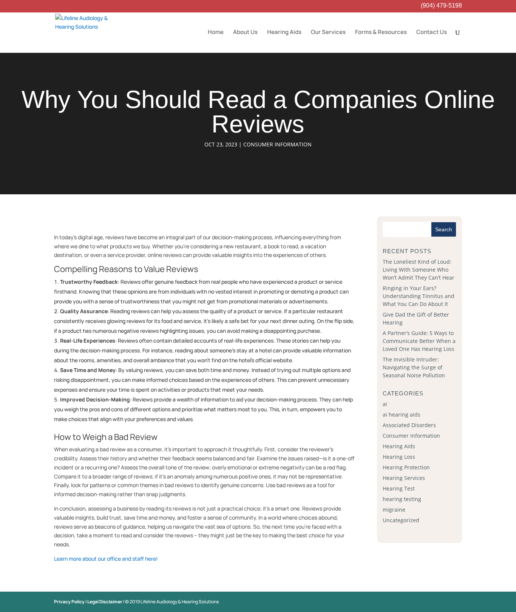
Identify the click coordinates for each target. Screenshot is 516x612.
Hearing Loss (399, 456)
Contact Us (431, 32)
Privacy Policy (69, 601)
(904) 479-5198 (441, 6)
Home (216, 32)
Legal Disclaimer (104, 601)
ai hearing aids (401, 414)
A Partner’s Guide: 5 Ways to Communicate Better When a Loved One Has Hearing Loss (419, 340)
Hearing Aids (284, 32)
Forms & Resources (381, 32)
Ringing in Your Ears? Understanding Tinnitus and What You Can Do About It (418, 296)
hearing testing (402, 499)
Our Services (328, 32)
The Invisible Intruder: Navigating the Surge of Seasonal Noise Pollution (414, 367)
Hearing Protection (406, 467)
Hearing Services (404, 477)
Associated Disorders (409, 425)
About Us (245, 32)
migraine (394, 509)
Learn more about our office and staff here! (106, 558)
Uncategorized (401, 520)
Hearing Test (399, 488)
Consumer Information (277, 144)
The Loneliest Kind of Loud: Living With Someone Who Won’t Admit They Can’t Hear (418, 269)
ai (385, 403)
